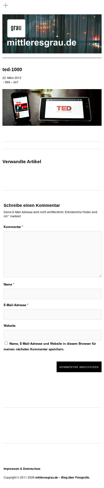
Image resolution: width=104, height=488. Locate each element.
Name (9, 284)
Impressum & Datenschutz (22, 468)
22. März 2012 (11, 78)
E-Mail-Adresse (16, 305)
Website (9, 325)
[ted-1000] (52, 124)
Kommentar (13, 226)
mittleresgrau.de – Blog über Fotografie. (62, 477)
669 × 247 (11, 82)
